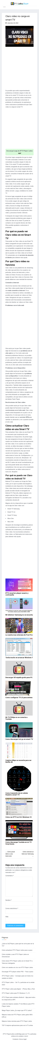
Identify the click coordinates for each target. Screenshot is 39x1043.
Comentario (9, 875)
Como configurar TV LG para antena (18, 697)
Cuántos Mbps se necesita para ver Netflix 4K (18, 761)
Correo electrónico (11, 908)
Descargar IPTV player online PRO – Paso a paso (17, 972)
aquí (19, 153)
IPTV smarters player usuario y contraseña (16, 594)
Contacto (15, 1039)
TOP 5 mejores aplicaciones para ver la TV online (17, 1025)
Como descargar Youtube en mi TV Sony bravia (18, 843)
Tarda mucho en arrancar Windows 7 (19, 657)
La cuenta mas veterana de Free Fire (19, 635)
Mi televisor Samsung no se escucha (19, 615)
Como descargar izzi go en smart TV (19, 739)
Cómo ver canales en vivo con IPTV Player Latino (17, 967)
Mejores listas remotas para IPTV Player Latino (17, 1021)
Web (6, 917)
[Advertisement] (19, 69)
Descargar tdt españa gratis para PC (18, 677)
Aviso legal (22, 1039)
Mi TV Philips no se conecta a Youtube (16, 718)
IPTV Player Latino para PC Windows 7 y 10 (16, 993)
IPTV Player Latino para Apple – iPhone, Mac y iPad (18, 989)
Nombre (8, 900)
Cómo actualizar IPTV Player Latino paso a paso (17, 950)
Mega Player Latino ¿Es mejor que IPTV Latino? (17, 1010)
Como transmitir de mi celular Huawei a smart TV (16, 794)
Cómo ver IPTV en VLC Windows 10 (18, 817)
